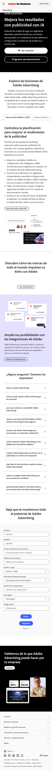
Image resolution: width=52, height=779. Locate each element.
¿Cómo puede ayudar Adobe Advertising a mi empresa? (23, 397)
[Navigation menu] (3, 4)
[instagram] (9, 686)
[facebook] (5, 686)
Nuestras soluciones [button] (11, 653)
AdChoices (39, 697)
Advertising (7, 10)
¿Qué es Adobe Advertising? (17, 388)
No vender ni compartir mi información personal (18, 697)
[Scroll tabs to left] (2, 117)
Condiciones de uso (9, 694)
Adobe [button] (6, 674)
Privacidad (35, 691)
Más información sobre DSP (16, 209)
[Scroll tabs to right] (50, 117)
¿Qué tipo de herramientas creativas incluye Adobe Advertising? (24, 465)
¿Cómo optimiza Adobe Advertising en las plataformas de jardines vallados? (23, 443)
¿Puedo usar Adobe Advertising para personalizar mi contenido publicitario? (22, 431)
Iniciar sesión (44, 4)
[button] (26, 682)
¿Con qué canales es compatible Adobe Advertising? (22, 409)
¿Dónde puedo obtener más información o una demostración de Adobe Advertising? (23, 488)
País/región (8, 540)
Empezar (9, 599)
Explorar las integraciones (16, 359)
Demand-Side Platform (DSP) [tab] (18, 117)
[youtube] (22, 686)
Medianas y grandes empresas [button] (15, 658)
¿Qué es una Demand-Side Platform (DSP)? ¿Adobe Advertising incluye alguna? (24, 420)
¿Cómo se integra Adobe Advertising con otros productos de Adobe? (23, 476)
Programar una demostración (26, 59)
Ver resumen (27, 50)
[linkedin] (18, 686)
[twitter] (13, 686)
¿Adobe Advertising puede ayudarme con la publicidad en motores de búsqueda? (24, 454)
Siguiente (26, 554)
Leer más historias (26, 287)
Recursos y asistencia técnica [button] (14, 669)
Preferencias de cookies (24, 694)
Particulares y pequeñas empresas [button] (16, 664)
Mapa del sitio (37, 694)
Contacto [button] (7, 648)
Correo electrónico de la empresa (15, 530)
